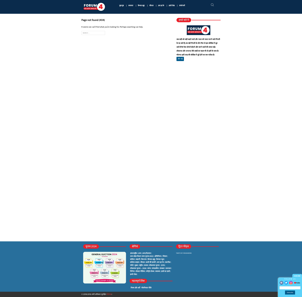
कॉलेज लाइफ (134, 262)
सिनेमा (132, 271)
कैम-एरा (144, 259)
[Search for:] (93, 32)
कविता (132, 259)
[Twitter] (286, 283)
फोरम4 (109, 294)
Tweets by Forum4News (184, 253)
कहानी (138, 259)
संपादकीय (155, 268)
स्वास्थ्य (157, 271)
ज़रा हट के (161, 5)
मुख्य (136, 265)
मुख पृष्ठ (121, 5)
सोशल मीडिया (140, 271)
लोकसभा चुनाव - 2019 (157, 265)
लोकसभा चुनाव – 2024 (138, 268)
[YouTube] (297, 283)
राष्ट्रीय (141, 265)
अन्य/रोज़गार (146, 253)
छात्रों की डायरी (151, 262)
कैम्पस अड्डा (141, 5)
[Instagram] (291, 283)
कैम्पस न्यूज (160, 259)
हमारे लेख (172, 5)
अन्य (139, 253)
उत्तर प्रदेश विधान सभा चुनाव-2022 (141, 256)
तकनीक (167, 262)
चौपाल (151, 5)
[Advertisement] (198, 90)
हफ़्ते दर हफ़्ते (165, 271)
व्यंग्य (149, 268)
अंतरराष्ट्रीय (133, 253)
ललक (146, 265)
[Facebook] (281, 283)
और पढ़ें (180, 58)
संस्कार (162, 268)
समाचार (130, 5)
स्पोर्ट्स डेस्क (150, 271)
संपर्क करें (182, 5)
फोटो (131, 265)
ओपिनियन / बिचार (161, 256)
